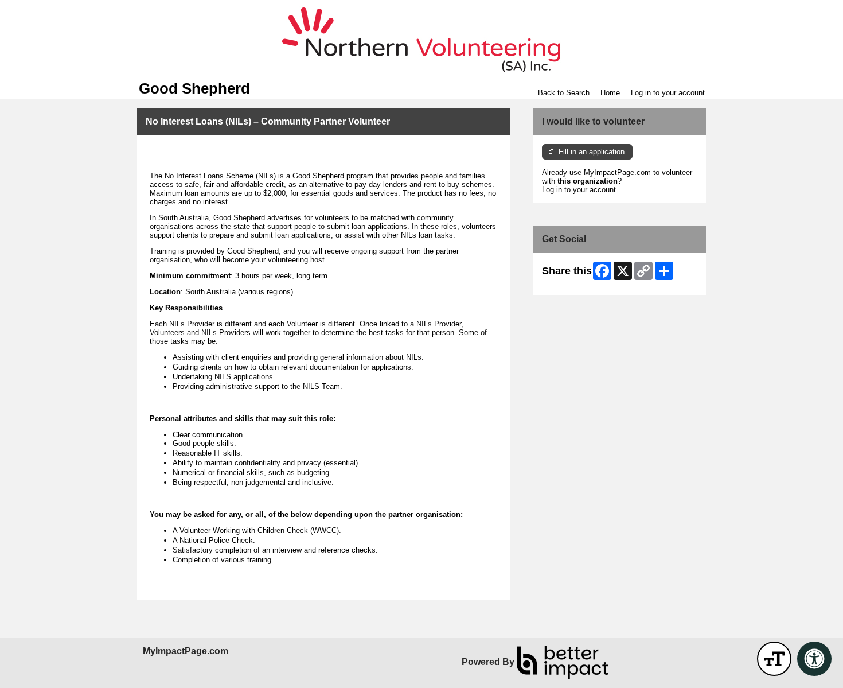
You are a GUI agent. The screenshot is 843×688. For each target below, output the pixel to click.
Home (610, 92)
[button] (774, 659)
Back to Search (564, 92)
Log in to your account (668, 92)
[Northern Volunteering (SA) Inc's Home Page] (421, 40)
